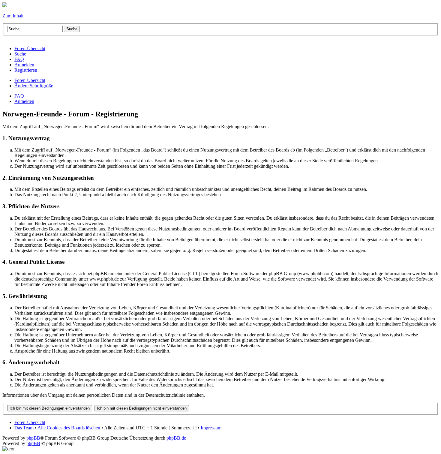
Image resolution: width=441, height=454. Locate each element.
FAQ (19, 95)
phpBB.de (176, 437)
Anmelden (24, 101)
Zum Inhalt (12, 15)
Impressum (211, 427)
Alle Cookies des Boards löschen (69, 427)
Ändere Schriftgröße (33, 85)
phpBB (33, 437)
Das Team (24, 427)
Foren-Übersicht (29, 80)
